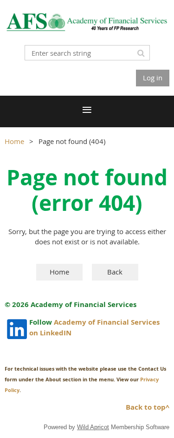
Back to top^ (147, 407)
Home (14, 141)
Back (114, 271)
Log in (152, 77)
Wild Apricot (93, 427)
